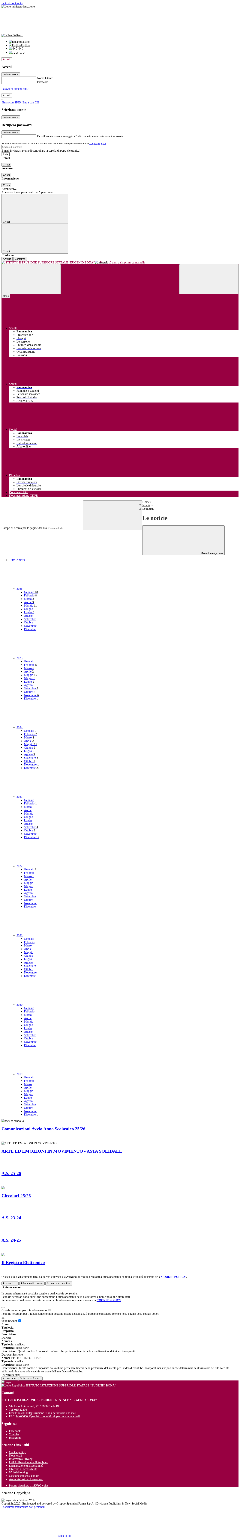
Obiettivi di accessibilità (23, 1469)
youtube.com (10, 1320)
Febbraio (30, 595)
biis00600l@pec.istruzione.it (48, 1416)
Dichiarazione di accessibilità (26, 1465)
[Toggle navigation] (31, 279)
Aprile (29, 602)
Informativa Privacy (20, 1458)
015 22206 (20, 1409)
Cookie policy (17, 1452)
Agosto (28, 615)
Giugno (29, 609)
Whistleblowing (18, 1472)
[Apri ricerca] (208, 279)
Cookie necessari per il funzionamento (24, 1310)
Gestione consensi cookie (24, 1475)
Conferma (20, 258)
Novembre (30, 625)
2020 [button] (19, 1004)
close (6, 296)
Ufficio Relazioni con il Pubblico (28, 1462)
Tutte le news (17, 559)
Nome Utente (45, 78)
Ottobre (28, 622)
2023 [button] (19, 796)
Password (42, 82)
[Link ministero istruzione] (18, 6)
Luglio (29, 612)
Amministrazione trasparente (26, 1479)
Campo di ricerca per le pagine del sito (24, 528)
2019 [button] (19, 1074)
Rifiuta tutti (32, 1283)
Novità (146, 505)
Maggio (30, 605)
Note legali (15, 1455)
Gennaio (31, 592)
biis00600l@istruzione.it (46, 1413)
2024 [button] (19, 727)
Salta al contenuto (12, 3)
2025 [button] (19, 658)
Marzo (29, 598)
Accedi (6, 59)
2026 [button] (19, 588)
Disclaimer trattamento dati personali (23, 1506)
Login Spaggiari (97, 143)
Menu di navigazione (211, 553)
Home (146, 502)
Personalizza (10, 1283)
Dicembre (30, 629)
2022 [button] (19, 866)
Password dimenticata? (15, 88)
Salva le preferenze (30, 1378)
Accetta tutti (59, 1283)
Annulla (7, 258)
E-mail (41, 136)
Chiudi (6, 164)
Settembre (30, 619)
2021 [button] (19, 935)
